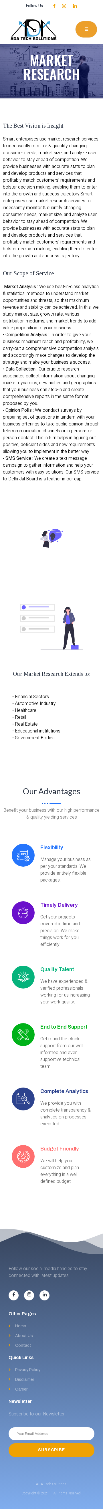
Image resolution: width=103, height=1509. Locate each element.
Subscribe (51, 1450)
